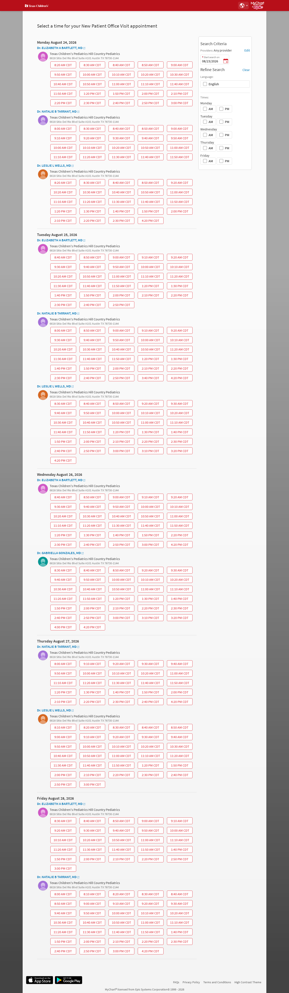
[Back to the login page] (37, 5)
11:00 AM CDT (120, 84)
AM (211, 109)
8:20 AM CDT (61, 65)
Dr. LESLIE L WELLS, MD (54, 165)
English (214, 84)
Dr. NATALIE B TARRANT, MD (57, 111)
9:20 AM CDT (90, 138)
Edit (247, 50)
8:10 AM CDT (61, 728)
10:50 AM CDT (91, 84)
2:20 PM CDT (61, 103)
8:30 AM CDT (90, 65)
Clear (246, 70)
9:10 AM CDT (61, 138)
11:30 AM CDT (120, 157)
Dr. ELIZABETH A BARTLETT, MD (60, 48)
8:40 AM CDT (120, 65)
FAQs (176, 982)
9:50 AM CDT (61, 75)
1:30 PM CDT (90, 212)
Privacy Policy (191, 982)
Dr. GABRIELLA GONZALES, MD (59, 553)
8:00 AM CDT (61, 129)
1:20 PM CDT (90, 94)
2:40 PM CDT (120, 103)
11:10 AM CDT (149, 84)
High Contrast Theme (247, 982)
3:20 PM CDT (178, 451)
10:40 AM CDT (62, 84)
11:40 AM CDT (178, 84)
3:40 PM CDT (149, 378)
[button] (243, 5)
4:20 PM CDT (149, 221)
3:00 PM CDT (178, 103)
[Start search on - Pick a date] (225, 61)
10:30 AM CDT (178, 75)
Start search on (212, 57)
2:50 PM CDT (149, 103)
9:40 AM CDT (149, 138)
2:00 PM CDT (149, 94)
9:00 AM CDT (178, 65)
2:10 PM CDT (178, 94)
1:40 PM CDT (120, 212)
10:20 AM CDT (149, 75)
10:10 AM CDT (120, 75)
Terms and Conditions (217, 982)
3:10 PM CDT (149, 451)
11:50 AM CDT (62, 94)
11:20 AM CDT (91, 157)
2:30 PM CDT (90, 103)
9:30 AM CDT (120, 138)
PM (227, 109)
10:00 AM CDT (91, 75)
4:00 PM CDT (61, 627)
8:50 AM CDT (149, 65)
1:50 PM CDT (120, 94)
